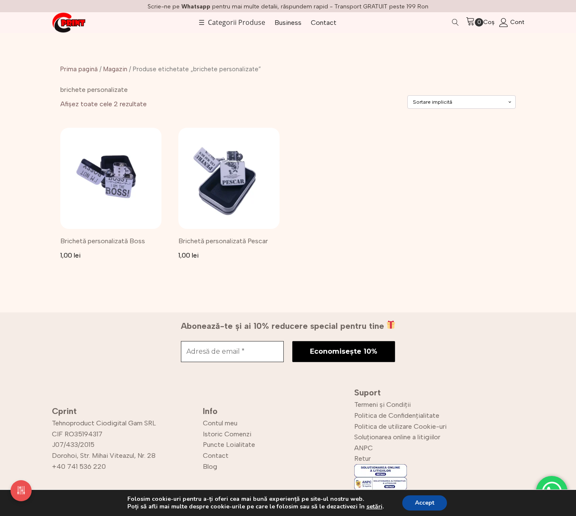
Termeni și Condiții (382, 404)
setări (374, 507)
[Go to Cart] (474, 22)
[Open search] (455, 22)
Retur (362, 458)
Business (288, 23)
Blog (210, 466)
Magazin (115, 69)
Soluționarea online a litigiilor (397, 437)
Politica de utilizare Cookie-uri (400, 426)
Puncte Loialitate (229, 445)
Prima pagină (79, 69)
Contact (323, 23)
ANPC (363, 448)
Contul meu (220, 423)
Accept (424, 503)
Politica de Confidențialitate (396, 415)
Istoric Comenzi (227, 434)
